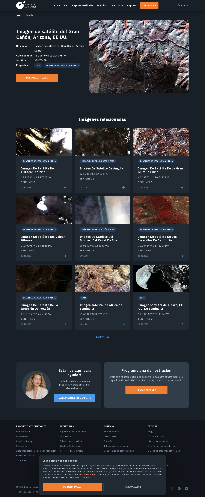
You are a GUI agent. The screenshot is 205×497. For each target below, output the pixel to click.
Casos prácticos (156, 436)
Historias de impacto (158, 441)
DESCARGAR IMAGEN (37, 77)
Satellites (21, 460)
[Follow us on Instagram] (179, 488)
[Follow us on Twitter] (171, 488)
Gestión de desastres (71, 446)
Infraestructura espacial (116, 446)
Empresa (132, 5)
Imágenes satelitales (82, 5)
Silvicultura (65, 436)
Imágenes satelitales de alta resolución (36, 451)
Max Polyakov (111, 436)
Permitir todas (72, 486)
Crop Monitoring (24, 441)
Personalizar (133, 486)
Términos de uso (23, 492)
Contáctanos (149, 5)
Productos (59, 5)
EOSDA (26, 5)
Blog (150, 431)
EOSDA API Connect (26, 455)
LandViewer (22, 436)
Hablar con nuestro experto (74, 397)
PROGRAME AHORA (146, 390)
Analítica (102, 5)
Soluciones (21, 446)
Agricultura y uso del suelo (73, 431)
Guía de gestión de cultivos (161, 446)
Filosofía (108, 441)
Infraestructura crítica (71, 441)
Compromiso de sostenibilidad (119, 451)
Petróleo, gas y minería (71, 451)
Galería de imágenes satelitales (164, 451)
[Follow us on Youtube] (186, 488)
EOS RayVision (23, 431)
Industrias (116, 5)
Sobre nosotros (111, 431)
